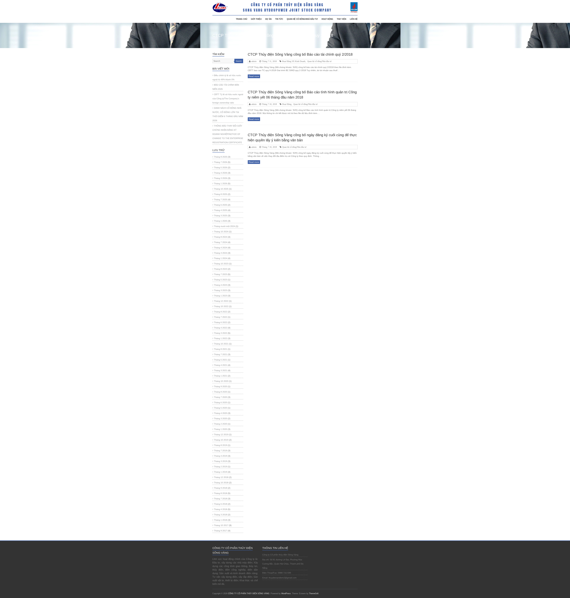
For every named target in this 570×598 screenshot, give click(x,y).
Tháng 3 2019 (220, 461)
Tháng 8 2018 (220, 493)
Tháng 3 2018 (220, 514)
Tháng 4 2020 (220, 413)
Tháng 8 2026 (220, 157)
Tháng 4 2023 (220, 285)
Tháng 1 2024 (220, 258)
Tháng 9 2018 (220, 488)
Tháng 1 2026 (220, 183)
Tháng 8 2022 (220, 311)
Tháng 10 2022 (221, 306)
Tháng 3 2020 (220, 418)
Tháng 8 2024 (220, 237)
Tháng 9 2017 (220, 530)
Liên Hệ (354, 19)
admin (253, 61)
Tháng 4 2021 (220, 365)
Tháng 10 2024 (221, 231)
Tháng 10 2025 (221, 189)
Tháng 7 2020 (220, 397)
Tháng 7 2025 (220, 199)
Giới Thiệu (256, 19)
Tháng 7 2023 (220, 274)
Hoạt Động (327, 19)
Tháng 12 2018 (221, 477)
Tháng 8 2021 (220, 349)
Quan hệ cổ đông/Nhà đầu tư (302, 19)
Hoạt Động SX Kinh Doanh (293, 61)
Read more (254, 76)
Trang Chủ (241, 19)
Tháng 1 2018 (220, 520)
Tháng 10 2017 (221, 525)
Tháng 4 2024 (220, 247)
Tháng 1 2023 (220, 295)
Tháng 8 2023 (220, 269)
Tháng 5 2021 (220, 360)
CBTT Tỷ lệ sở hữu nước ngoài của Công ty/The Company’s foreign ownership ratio (227, 98)
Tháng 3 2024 (220, 253)
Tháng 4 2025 (220, 210)
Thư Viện (341, 19)
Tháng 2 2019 (220, 466)
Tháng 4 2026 (220, 173)
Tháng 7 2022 (220, 317)
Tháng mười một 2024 (224, 226)
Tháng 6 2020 (220, 402)
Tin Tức (279, 19)
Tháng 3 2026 (220, 178)
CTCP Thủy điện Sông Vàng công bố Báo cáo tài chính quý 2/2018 (300, 54)
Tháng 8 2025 (220, 194)
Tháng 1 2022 (220, 338)
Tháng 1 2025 (220, 221)
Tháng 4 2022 (220, 328)
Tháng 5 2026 (220, 167)
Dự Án (268, 19)
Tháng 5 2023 (220, 279)
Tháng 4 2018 (220, 509)
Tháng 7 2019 (220, 450)
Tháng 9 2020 (220, 386)
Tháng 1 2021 (220, 376)
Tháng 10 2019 (221, 440)
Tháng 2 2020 (220, 424)
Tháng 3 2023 (220, 290)
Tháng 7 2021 (220, 354)
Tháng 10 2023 (221, 263)
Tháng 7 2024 (220, 242)
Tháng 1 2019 (220, 472)
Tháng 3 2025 (220, 215)
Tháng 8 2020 (220, 392)
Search (239, 61)
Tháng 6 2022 (220, 322)
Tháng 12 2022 (221, 301)
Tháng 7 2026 (220, 162)
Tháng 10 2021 (221, 344)
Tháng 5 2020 (220, 408)
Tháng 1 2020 (220, 429)
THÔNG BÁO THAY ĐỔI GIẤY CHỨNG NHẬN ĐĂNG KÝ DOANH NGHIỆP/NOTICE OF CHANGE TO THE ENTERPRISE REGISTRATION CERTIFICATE (227, 134)
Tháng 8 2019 (220, 445)
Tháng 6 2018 (220, 504)
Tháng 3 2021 (220, 370)
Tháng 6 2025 (220, 205)
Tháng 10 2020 (221, 381)
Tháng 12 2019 (221, 434)
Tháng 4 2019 (220, 456)
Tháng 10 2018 (221, 482)
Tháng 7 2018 (220, 498)
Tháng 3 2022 (220, 333)
